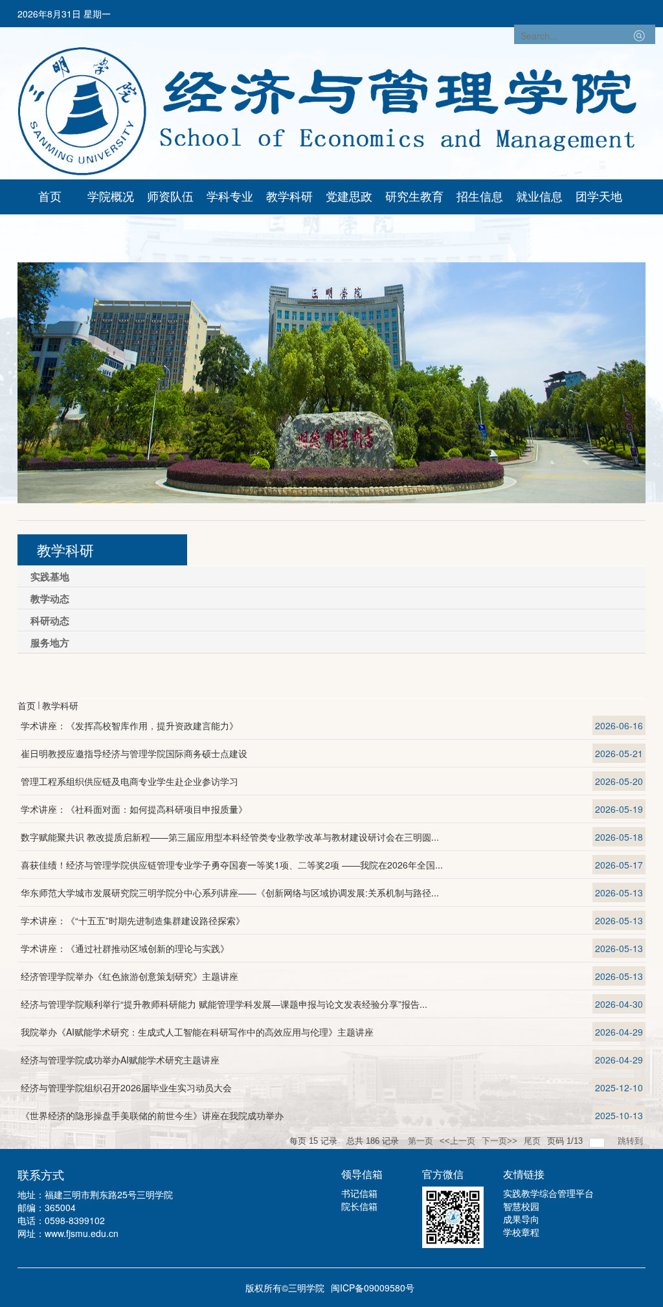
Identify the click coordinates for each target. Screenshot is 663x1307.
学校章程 (521, 1231)
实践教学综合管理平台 (548, 1193)
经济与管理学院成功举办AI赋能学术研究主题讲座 (120, 1059)
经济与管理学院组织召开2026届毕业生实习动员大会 (126, 1087)
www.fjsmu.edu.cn (81, 1233)
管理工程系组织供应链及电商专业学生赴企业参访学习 (129, 781)
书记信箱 (359, 1193)
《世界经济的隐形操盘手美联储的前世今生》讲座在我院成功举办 (152, 1115)
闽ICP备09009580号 (372, 1287)
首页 (26, 705)
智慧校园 (521, 1205)
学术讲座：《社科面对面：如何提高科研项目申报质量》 (134, 808)
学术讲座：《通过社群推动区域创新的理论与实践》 (125, 948)
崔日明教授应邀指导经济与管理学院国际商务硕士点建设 (134, 753)
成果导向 (521, 1218)
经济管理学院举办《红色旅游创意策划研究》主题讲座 (129, 976)
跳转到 (632, 1141)
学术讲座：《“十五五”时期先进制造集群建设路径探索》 (133, 920)
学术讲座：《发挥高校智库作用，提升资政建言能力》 (129, 725)
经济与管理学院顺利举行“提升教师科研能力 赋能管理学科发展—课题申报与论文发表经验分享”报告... (224, 1003)
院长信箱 (359, 1205)
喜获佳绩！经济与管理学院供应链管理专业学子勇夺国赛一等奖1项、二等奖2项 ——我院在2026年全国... (232, 864)
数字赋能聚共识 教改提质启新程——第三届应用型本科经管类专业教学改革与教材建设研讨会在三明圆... (230, 836)
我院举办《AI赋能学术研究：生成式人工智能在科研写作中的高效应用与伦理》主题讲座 (197, 1031)
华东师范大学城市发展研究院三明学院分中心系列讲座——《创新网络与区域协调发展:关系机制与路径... (230, 892)
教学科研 (60, 705)
